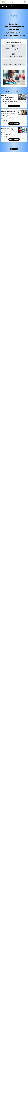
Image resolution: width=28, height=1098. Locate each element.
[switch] (24, 2)
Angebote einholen (14, 106)
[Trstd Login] (25, 2)
